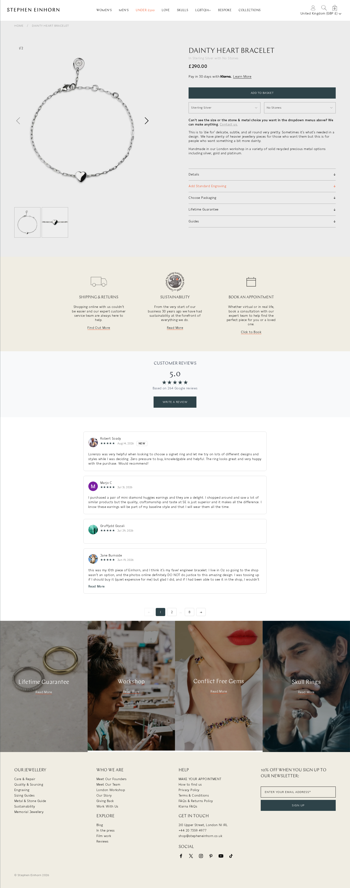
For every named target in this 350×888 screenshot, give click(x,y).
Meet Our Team (108, 784)
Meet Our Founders (111, 779)
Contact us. (229, 124)
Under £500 (145, 10)
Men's (124, 10)
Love (166, 10)
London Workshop (110, 790)
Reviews (102, 841)
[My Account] (313, 7)
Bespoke (224, 10)
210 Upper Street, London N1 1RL (203, 825)
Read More (175, 328)
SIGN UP (298, 805)
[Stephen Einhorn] (44, 10)
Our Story (104, 795)
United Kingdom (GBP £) (319, 13)
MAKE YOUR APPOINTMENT (200, 779)
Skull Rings (306, 682)
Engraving (22, 790)
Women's (104, 10)
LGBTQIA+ (203, 10)
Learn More (242, 76)
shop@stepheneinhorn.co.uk (200, 836)
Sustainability (24, 806)
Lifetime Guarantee (43, 682)
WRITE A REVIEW (175, 402)
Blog (99, 825)
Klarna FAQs (188, 806)
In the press (105, 830)
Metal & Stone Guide (30, 801)
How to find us (190, 784)
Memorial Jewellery (29, 812)
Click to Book (251, 332)
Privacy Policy (189, 790)
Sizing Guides (24, 795)
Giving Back (105, 801)
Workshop (131, 682)
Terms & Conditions (194, 795)
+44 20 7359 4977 (192, 830)
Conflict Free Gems (218, 682)
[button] (146, 121)
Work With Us (107, 806)
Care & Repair (24, 779)
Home (18, 25)
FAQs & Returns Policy (196, 801)
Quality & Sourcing (28, 784)
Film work (103, 836)
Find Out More (98, 328)
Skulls (182, 10)
